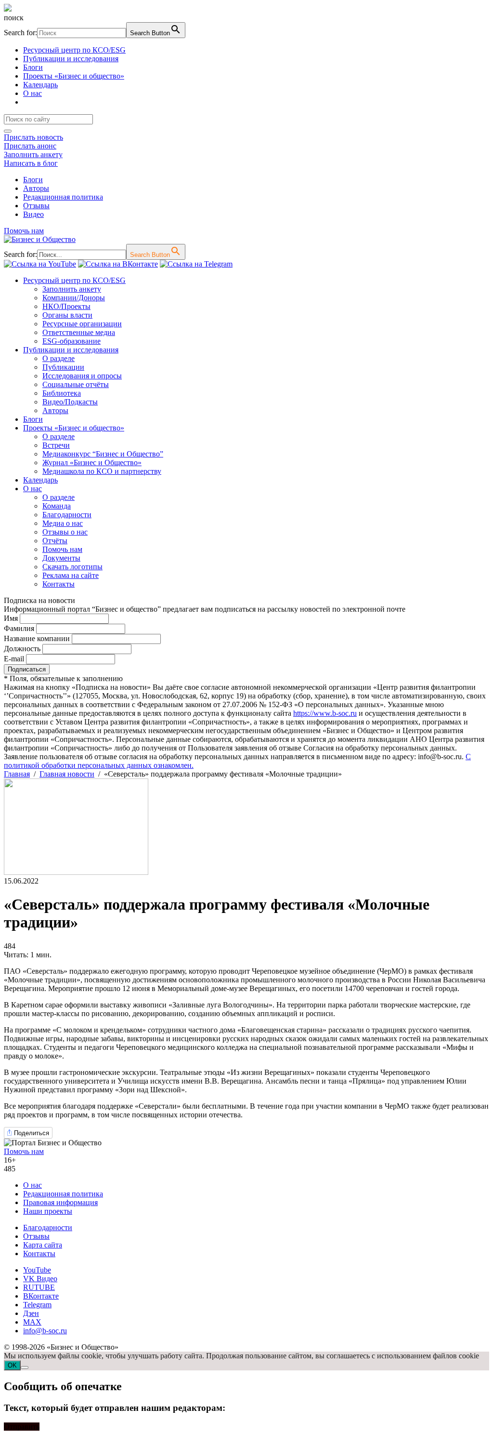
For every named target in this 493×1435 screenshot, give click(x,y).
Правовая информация (60, 1202)
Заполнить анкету (33, 154)
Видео (33, 214)
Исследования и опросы (82, 376)
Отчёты (54, 540)
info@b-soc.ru (45, 1331)
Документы (61, 558)
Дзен (31, 1313)
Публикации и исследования (70, 58)
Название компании (37, 638)
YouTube (37, 1270)
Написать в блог (31, 163)
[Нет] (24, 1367)
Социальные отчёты (75, 384)
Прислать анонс (30, 146)
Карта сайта (42, 1245)
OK (12, 1365)
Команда (56, 506)
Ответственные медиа (78, 332)
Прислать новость (33, 137)
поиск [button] (14, 17)
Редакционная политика (63, 197)
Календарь (40, 84)
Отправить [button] (21, 1426)
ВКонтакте (41, 1296)
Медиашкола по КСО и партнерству (101, 471)
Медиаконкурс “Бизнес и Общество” (102, 454)
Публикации (63, 367)
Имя (11, 618)
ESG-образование (71, 341)
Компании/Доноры (73, 298)
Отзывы (36, 205)
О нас (32, 93)
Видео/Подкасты (70, 402)
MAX (32, 1322)
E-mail (14, 659)
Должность (22, 648)
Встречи (56, 445)
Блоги (33, 67)
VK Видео (40, 1278)
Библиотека (61, 393)
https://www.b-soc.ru (325, 713)
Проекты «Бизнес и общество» (73, 76)
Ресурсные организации (82, 324)
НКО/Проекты (66, 306)
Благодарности (66, 514)
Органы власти (67, 315)
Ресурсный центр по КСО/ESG (74, 50)
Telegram (37, 1305)
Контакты (58, 584)
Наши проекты (47, 1211)
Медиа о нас (62, 523)
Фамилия (19, 628)
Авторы (36, 188)
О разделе (58, 358)
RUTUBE (39, 1287)
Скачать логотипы (72, 567)
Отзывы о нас (65, 532)
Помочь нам (24, 231)
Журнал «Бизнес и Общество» (92, 462)
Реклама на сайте (70, 575)
